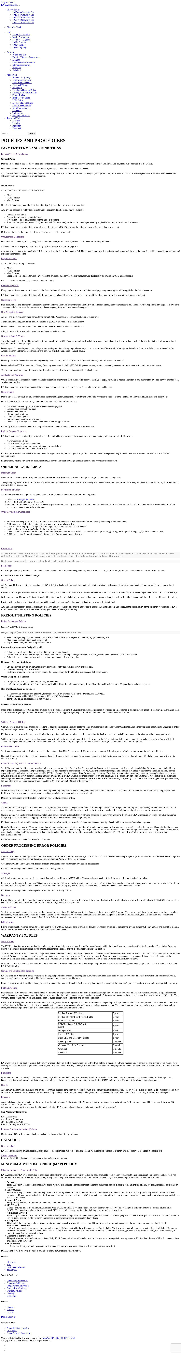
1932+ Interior (18, 45)
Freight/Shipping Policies (18, 1285)
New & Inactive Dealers (12, 312)
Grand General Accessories (19, 1333)
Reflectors (16, 110)
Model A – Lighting (21, 40)
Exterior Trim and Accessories (25, 57)
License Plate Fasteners (22, 103)
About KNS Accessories (18, 1328)
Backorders (6, 786)
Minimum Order (8, 473)
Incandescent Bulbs (21, 98)
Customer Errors (8, 907)
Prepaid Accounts (9, 258)
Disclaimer (11, 1296)
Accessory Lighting (21, 77)
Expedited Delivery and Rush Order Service (21, 763)
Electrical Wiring (19, 85)
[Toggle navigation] (18, 5)
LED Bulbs (17, 100)
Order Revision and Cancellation (15, 512)
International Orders (10, 746)
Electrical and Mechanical (23, 62)
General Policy (7, 580)
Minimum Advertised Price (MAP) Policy (19, 1170)
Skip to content (8, 2)
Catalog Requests (9, 1155)
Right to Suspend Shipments (13, 431)
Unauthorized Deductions (12, 237)
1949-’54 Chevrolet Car (23, 15)
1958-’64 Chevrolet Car (23, 20)
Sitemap (10, 1307)
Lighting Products (9, 988)
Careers (10, 1309)
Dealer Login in (8, 1317)
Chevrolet (11, 1262)
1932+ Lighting (19, 47)
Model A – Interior (20, 37)
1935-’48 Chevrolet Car (23, 12)
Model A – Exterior (21, 34)
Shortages (5, 873)
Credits (4, 1085)
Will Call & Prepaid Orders (13, 722)
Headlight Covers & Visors (24, 92)
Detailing (16, 70)
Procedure (5, 1097)
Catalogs (11, 1293)
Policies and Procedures (17, 1280)
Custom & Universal (16, 1267)
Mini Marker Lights (21, 108)
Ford (9, 32)
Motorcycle (12, 75)
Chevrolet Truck (14, 27)
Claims (4, 803)
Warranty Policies (14, 1291)
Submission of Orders (11, 490)
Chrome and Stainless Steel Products (17, 971)
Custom (10, 52)
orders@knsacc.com (25, 499)
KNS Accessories (9, 5)
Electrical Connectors (22, 82)
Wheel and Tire (19, 55)
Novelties (16, 67)
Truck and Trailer (14, 118)
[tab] (90, 154)
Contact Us (12, 1330)
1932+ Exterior (19, 42)
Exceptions (6, 1073)
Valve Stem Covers (21, 115)
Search (10, 1312)
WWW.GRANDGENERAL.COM (59, 1338)
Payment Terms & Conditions (14, 154)
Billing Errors (7, 922)
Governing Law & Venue (12, 336)
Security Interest (8, 355)
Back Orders (6, 548)
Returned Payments (10, 285)
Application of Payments (12, 375)
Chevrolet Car (13, 9)
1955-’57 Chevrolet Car (23, 17)
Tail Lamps (17, 113)
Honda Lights (18, 95)
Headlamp (17, 87)
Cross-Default (7, 392)
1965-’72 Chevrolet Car (23, 22)
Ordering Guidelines (16, 1283)
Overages (5, 895)
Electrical (16, 128)
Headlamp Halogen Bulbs (24, 90)
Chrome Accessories (21, 80)
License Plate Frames (21, 105)
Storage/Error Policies (16, 1288)
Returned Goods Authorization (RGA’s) (19, 1129)
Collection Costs (8, 300)
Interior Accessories (21, 65)
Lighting (16, 60)
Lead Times (6, 566)
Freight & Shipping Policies (13, 621)
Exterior (16, 120)
